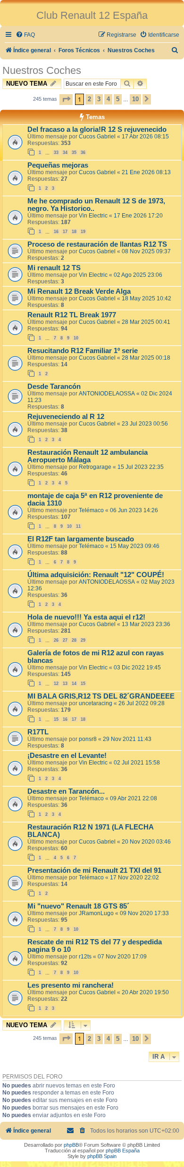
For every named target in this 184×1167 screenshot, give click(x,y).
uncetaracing (95, 703)
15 (83, 683)
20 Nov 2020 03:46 (146, 841)
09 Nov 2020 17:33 (144, 913)
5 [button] (117, 99)
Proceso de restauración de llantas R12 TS (97, 244)
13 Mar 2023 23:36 (146, 624)
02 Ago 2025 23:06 (138, 275)
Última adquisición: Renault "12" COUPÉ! (95, 575)
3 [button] (98, 99)
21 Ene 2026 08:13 (146, 172)
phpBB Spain (102, 1156)
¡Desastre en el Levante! (67, 755)
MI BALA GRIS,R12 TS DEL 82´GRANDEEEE (101, 696)
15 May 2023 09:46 (134, 546)
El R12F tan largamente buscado (80, 539)
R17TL (38, 732)
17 (65, 231)
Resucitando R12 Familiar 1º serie (82, 350)
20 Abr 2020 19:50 (145, 992)
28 (74, 640)
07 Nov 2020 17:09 (122, 956)
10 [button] (135, 99)
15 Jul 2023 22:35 (140, 467)
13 (65, 683)
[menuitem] (25, 35)
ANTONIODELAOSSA (107, 393)
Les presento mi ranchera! (70, 985)
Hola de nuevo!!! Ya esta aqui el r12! (86, 617)
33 (56, 152)
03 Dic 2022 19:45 (137, 667)
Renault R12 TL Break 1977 (71, 315)
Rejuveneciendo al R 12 (65, 416)
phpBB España (123, 1150)
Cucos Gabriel (97, 136)
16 (56, 231)
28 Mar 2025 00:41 (146, 322)
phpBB (71, 1145)
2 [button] (89, 99)
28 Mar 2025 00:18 (146, 357)
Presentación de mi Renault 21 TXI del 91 (94, 870)
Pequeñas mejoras (57, 165)
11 (78, 526)
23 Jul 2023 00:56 (145, 423)
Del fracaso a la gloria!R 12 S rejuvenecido (97, 129)
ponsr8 (88, 739)
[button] (66, 99)
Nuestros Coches (41, 70)
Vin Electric (93, 215)
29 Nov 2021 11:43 (127, 739)
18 (74, 231)
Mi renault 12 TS (54, 268)
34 (65, 152)
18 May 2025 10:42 (146, 298)
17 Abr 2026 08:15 (145, 136)
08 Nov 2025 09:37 (146, 251)
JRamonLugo (96, 913)
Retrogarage (95, 467)
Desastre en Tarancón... (66, 791)
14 (74, 683)
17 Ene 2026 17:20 (138, 215)
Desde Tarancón (54, 386)
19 (83, 231)
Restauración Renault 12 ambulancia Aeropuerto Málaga (87, 456)
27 (65, 640)
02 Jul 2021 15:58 (137, 762)
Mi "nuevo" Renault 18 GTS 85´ (78, 906)
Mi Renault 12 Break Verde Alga (79, 291)
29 (83, 640)
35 (74, 152)
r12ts (85, 956)
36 (83, 152)
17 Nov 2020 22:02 (134, 877)
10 (76, 338)
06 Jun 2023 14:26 (134, 510)
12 (56, 683)
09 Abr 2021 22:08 (133, 798)
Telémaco (91, 510)
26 (56, 640)
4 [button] (108, 99)
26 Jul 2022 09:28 (141, 703)
